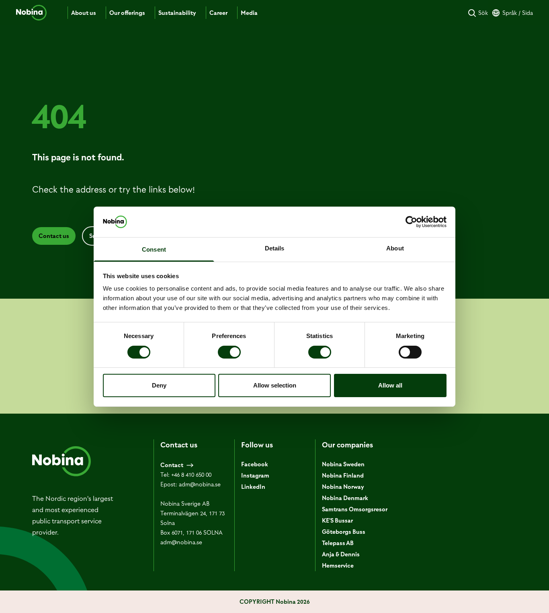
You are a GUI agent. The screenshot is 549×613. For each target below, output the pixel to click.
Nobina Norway (343, 487)
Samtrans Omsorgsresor (354, 509)
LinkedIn (253, 487)
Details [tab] (275, 248)
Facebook (254, 464)
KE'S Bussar (337, 521)
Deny (159, 385)
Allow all (390, 385)
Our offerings (127, 13)
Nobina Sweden (343, 464)
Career (218, 13)
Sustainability (177, 13)
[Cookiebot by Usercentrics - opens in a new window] (411, 222)
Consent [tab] (154, 249)
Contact (171, 465)
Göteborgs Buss (343, 532)
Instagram (255, 476)
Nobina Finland (343, 476)
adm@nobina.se (200, 484)
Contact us (54, 236)
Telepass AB (338, 543)
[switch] (229, 352)
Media (249, 13)
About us (83, 13)
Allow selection (274, 385)
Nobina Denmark (345, 498)
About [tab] (395, 248)
